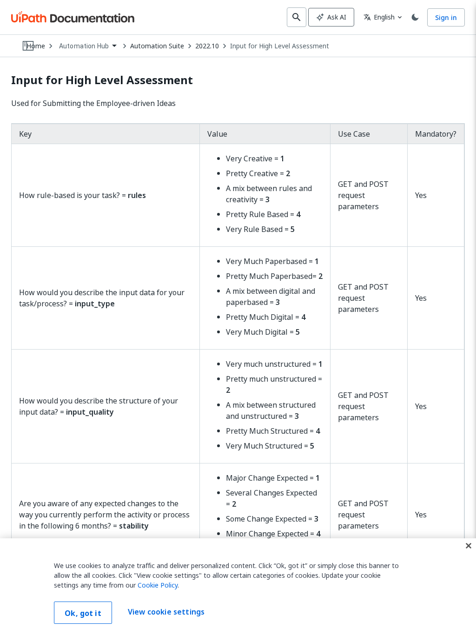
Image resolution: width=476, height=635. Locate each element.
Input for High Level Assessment (279, 46)
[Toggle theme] (415, 17)
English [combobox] (379, 17)
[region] (238, 586)
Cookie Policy (158, 585)
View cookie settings (166, 611)
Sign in (446, 17)
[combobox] (87, 46)
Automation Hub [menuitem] (84, 46)
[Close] (468, 546)
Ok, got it (83, 613)
